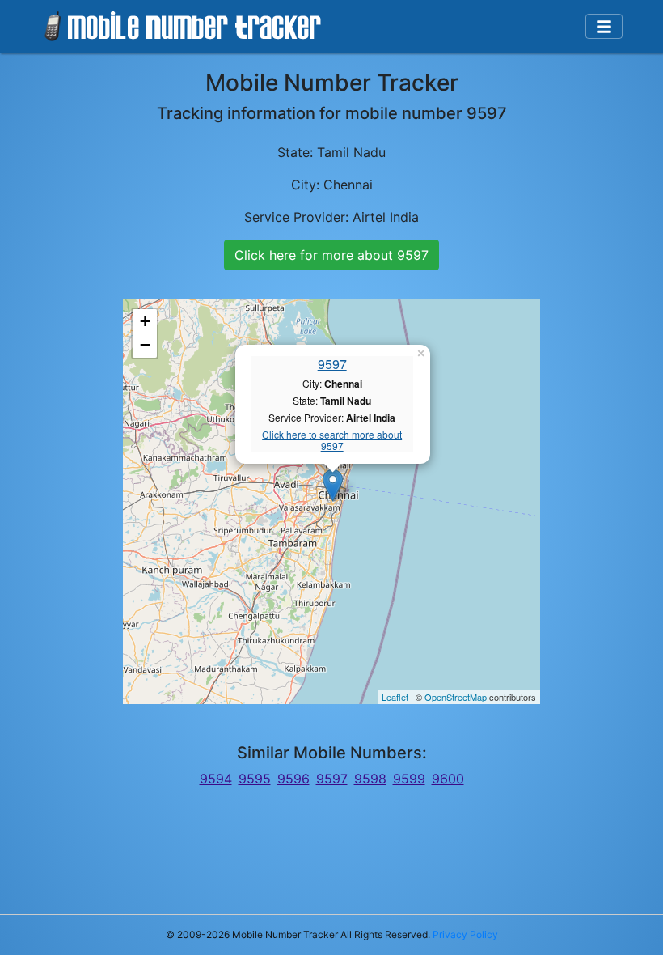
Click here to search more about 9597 (332, 440)
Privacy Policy (465, 934)
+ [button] (145, 321)
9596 (293, 778)
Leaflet (395, 696)
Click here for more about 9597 (331, 255)
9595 (255, 778)
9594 (216, 778)
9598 (370, 778)
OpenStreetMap (455, 696)
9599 (409, 778)
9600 (448, 778)
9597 (332, 363)
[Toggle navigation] (604, 27)
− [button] (145, 345)
